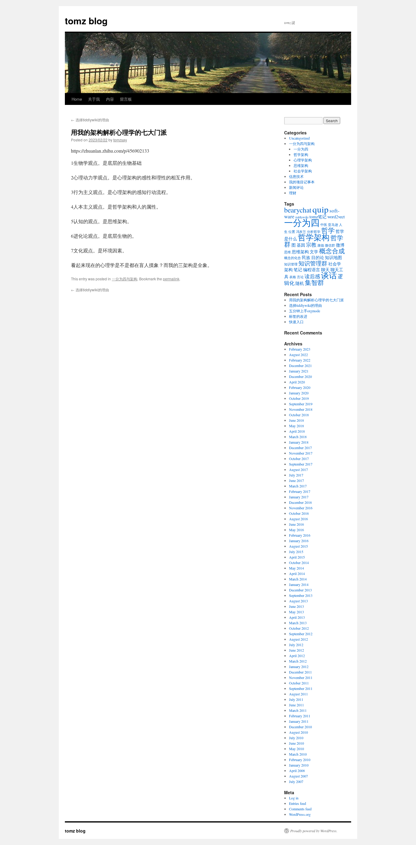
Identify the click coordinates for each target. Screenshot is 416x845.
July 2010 (296, 737)
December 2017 (300, 447)
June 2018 (296, 420)
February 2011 (299, 715)
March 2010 (298, 754)
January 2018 (298, 442)
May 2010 (296, 748)
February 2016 (299, 535)
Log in (293, 797)
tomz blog (86, 20)
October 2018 (299, 414)
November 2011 (300, 677)
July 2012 (296, 644)
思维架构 (301, 165)
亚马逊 (333, 225)
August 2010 (298, 732)
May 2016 (296, 529)
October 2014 (299, 562)
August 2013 (298, 600)
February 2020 (299, 387)
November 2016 (300, 507)
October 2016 (299, 513)
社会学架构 (303, 170)
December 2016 (300, 502)
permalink (171, 278)
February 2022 (299, 360)
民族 (306, 257)
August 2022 (298, 354)
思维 (287, 252)
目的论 (317, 257)
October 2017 (299, 458)
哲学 (328, 230)
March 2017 (298, 485)
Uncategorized (299, 138)
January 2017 (298, 496)
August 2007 (298, 776)
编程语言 (311, 269)
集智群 (314, 282)
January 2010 (298, 765)
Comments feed (300, 808)
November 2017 (300, 453)
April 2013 (297, 617)
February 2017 (299, 491)
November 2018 (300, 409)
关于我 (94, 99)
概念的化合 (292, 258)
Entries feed (297, 803)
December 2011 (300, 672)
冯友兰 (301, 232)
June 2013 (296, 606)
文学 (314, 252)
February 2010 (299, 759)
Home (77, 99)
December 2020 (300, 376)
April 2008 (297, 770)
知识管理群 (312, 263)
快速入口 (296, 321)
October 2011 (299, 683)
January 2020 (298, 392)
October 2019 (299, 398)
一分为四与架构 (124, 278)
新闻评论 (296, 187)
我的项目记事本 (302, 181)
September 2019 (300, 403)
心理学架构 (303, 160)
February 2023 (299, 349)
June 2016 (296, 524)
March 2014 (298, 579)
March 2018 (298, 436)
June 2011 (296, 704)
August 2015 (298, 546)
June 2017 (296, 480)
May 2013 (296, 611)
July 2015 (296, 551)
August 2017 (298, 469)
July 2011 (296, 699)
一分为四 (301, 149)
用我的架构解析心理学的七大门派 (316, 299)
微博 (340, 245)
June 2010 (296, 743)
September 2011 (300, 688)
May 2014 (296, 568)
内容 (110, 99)
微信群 (330, 245)
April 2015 (297, 557)
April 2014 (297, 573)
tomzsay (120, 139)
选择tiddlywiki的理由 (90, 119)
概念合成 (332, 251)
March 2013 (298, 622)
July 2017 (296, 475)
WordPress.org (300, 814)
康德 (320, 245)
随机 (299, 283)
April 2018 (297, 431)
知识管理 (291, 264)
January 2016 (298, 540)
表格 (292, 277)
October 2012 (299, 628)
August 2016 (298, 518)
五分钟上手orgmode (304, 310)
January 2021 (298, 371)
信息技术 (296, 176)
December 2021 (300, 365)
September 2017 (300, 464)
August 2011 (298, 693)
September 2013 (300, 595)
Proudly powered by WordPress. (313, 830)
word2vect (336, 217)
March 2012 (298, 661)
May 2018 (296, 425)
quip (320, 209)
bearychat (298, 210)
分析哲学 (313, 232)
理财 (292, 192)
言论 (300, 277)
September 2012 (300, 633)
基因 (301, 245)
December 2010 (300, 726)
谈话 (329, 275)
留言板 (126, 99)
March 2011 (298, 710)
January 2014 (298, 584)
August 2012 (298, 639)
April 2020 (297, 381)
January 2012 (298, 666)
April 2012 (297, 655)
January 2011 (298, 721)
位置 (291, 232)
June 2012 (296, 650)
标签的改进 (298, 316)
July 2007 (296, 781)
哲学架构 (301, 154)
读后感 (312, 276)
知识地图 (333, 257)
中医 (323, 225)
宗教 (311, 244)
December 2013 (300, 589)
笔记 (298, 269)
